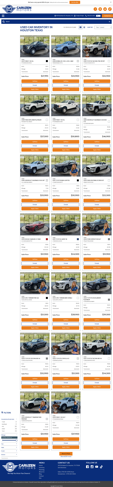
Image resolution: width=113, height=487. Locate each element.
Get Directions (62, 467)
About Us (41, 472)
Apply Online (35, 89)
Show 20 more (66, 454)
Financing (41, 469)
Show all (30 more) (66, 456)
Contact (41, 476)
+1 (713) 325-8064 (71, 474)
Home (41, 465)
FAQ (40, 478)
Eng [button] (98, 15)
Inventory (41, 467)
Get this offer (74, 2)
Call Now (34, 81)
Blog (40, 474)
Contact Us (107, 16)
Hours (72, 472)
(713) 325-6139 (66, 472)
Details (35, 85)
